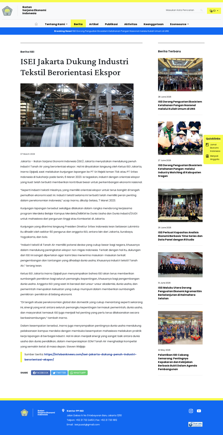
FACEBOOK (42, 372)
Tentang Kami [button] (55, 24)
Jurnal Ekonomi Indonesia (215, 147)
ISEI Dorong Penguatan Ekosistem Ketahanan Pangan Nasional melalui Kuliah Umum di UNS (111, 31)
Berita (78, 24)
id (214, 11)
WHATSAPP (79, 372)
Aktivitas (130, 24)
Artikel (93, 24)
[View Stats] (195, 424)
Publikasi (111, 24)
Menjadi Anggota (214, 158)
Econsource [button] (178, 24)
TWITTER (61, 372)
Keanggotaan (154, 24)
